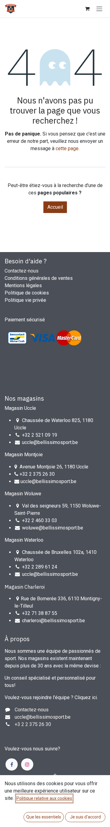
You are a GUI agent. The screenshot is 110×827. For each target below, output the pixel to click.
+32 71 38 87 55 (39, 613)
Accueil (55, 207)
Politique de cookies (27, 293)
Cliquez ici (86, 697)
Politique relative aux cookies (44, 798)
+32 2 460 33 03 (39, 520)
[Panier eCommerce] (87, 8)
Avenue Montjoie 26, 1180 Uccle (54, 467)
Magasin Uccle (20, 408)
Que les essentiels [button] (43, 816)
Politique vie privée (25, 300)
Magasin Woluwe (23, 494)
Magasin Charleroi (25, 587)
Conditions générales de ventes (39, 278)
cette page (67, 148)
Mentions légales (23, 285)
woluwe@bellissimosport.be (52, 528)
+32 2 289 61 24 (40, 567)
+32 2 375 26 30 (37, 474)
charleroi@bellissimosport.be (53, 620)
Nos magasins (24, 398)
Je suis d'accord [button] (85, 816)
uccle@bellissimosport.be (50, 442)
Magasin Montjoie (24, 454)
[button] (55, 774)
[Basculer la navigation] (99, 8)
